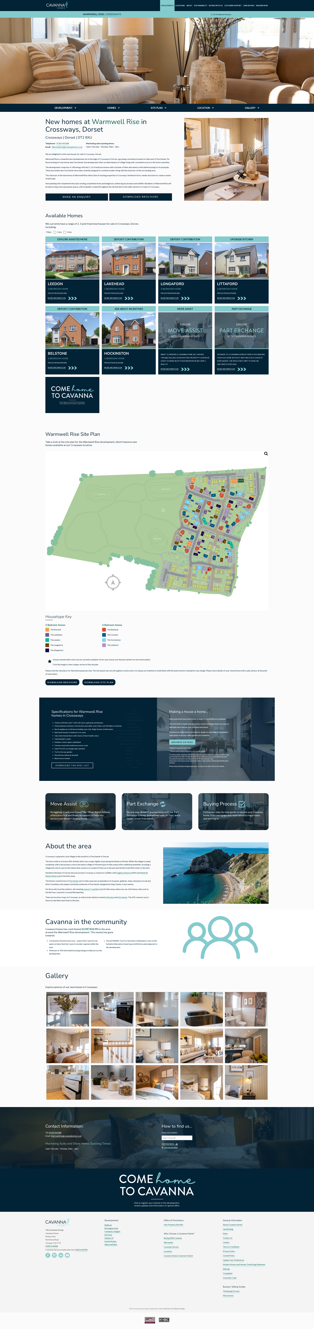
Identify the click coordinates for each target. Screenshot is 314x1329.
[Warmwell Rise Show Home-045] (112, 1082)
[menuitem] (167, 5)
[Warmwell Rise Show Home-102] (67, 1046)
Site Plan (157, 107)
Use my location (171, 1147)
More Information (57, 298)
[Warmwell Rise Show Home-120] (201, 1082)
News (225, 1233)
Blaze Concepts (180, 1308)
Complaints (228, 1273)
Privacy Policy (229, 1251)
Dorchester (74, 881)
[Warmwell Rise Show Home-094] (246, 1082)
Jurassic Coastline (91, 889)
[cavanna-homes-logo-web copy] (60, 5)
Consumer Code (229, 1278)
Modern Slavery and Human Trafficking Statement (244, 1264)
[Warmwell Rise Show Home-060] (67, 1009)
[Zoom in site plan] (266, 453)
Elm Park (108, 1235)
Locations (168, 1251)
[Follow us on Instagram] (54, 1256)
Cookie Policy (229, 1255)
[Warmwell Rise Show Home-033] (67, 1082)
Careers (226, 1242)
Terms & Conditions (231, 1247)
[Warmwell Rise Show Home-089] (112, 1046)
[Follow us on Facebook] (47, 1256)
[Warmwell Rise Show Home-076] (201, 1046)
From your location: (169, 1133)
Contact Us (227, 1238)
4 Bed (69, 232)
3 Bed (59, 232)
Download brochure (140, 196)
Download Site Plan (99, 682)
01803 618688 (51, 1246)
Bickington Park (111, 1228)
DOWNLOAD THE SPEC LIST (72, 765)
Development (63, 107)
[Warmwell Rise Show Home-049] (157, 1009)
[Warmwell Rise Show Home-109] (246, 1009)
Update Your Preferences (233, 1260)
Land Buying (228, 1229)
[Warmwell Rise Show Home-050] (112, 1009)
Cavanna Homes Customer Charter (178, 1256)
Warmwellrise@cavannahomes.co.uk (67, 147)
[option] (216, 873)
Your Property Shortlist (173, 1224)
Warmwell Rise (111, 1244)
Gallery (250, 107)
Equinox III (109, 1238)
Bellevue (108, 1225)
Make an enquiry (77, 197)
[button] (262, 5)
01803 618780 (81, 1250)
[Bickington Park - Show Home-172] (246, 1046)
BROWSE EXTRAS (182, 742)
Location (203, 107)
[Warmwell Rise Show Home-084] (157, 1046)
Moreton (110, 897)
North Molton (110, 1241)
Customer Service (171, 1247)
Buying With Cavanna (173, 1238)
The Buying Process (231, 1291)
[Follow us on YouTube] (67, 1256)
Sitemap (226, 1269)
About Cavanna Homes (232, 1224)
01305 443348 (62, 143)
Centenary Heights (112, 1231)
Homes (111, 107)
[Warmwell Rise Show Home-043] (201, 1009)
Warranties (168, 1242)
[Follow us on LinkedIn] (60, 1256)
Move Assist (228, 1295)
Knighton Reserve (123, 873)
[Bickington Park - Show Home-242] (157, 1082)
